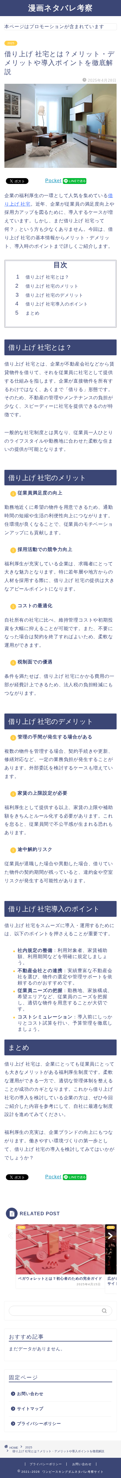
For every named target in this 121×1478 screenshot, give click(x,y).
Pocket (53, 180)
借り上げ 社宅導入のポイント (57, 303)
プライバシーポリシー (39, 1423)
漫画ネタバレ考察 (60, 8)
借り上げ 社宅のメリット (52, 286)
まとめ (33, 312)
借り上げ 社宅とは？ (47, 276)
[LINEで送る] (74, 180)
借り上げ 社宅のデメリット (54, 295)
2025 (10, 43)
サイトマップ (30, 1409)
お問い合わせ (30, 1394)
